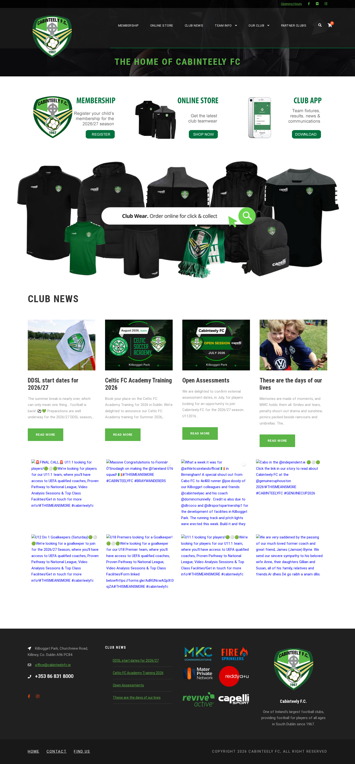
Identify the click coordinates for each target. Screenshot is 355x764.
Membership (128, 25)
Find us (82, 751)
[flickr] (317, 4)
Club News (194, 25)
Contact (57, 751)
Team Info (223, 25)
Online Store (161, 25)
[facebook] (309, 4)
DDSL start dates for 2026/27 (136, 660)
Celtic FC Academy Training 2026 (138, 673)
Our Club (256, 25)
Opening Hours (291, 4)
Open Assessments (205, 380)
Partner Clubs (293, 25)
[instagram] (326, 4)
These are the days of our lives (137, 697)
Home (33, 751)
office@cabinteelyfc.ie (53, 665)
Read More (45, 434)
